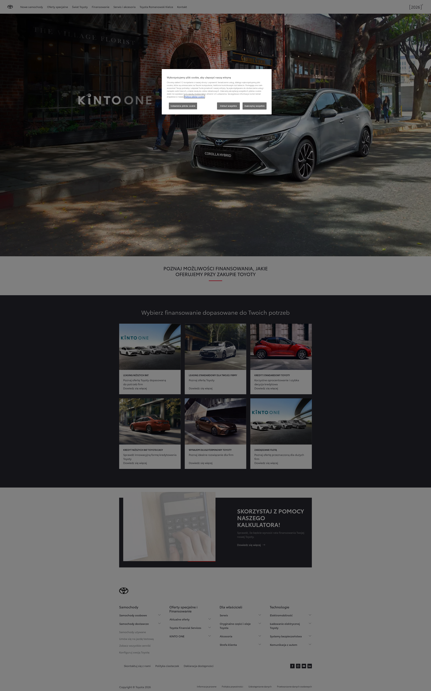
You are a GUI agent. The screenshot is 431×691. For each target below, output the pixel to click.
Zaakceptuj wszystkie (254, 105)
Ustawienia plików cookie (183, 105)
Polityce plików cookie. (194, 96)
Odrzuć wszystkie (228, 105)
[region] (217, 91)
